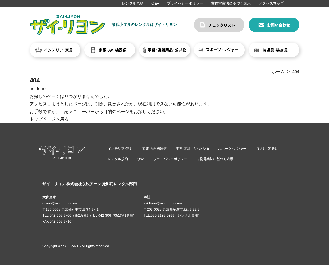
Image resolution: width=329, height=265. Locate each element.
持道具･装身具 (267, 148)
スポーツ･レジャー (232, 148)
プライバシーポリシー (185, 3)
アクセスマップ (271, 3)
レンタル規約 (133, 3)
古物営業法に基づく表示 (231, 3)
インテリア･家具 (120, 148)
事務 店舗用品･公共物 (192, 148)
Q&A (155, 3)
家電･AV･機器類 (154, 148)
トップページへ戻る (49, 119)
